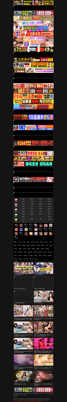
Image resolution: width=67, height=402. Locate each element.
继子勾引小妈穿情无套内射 (19, 288)
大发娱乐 (15, 252)
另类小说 (23, 221)
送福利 (50, 241)
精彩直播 (42, 245)
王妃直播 (20, 248)
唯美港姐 (40, 203)
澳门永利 (32, 241)
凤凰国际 (28, 245)
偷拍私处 (28, 248)
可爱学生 (40, 208)
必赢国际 (23, 245)
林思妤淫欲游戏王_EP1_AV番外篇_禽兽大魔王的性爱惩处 (43, 384)
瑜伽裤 (41, 211)
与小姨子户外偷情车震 (38, 274)
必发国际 (42, 248)
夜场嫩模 (37, 248)
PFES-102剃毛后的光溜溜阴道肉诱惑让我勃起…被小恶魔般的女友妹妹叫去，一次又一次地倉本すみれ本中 (23, 319)
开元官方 (15, 255)
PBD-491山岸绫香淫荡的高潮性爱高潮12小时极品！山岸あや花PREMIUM (43, 335)
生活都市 (23, 218)
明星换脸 (31, 211)
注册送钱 (41, 241)
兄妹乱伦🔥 (26, 258)
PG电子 (37, 241)
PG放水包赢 (33, 245)
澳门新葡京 (47, 248)
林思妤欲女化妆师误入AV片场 (20, 384)
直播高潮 (38, 245)
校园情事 (31, 218)
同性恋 (49, 216)
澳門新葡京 (20, 252)
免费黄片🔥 (31, 258)
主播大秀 (15, 248)
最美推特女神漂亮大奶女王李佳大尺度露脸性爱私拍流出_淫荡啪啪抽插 (23, 368)
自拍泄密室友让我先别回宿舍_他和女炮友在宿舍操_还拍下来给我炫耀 (23, 352)
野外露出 (49, 206)
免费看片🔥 (30, 252)
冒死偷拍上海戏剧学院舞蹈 (39, 288)
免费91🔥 (15, 258)
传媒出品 (23, 216)
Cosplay (40, 201)
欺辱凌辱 (23, 206)
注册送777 (46, 241)
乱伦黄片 (24, 248)
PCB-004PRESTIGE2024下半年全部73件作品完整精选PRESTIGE (43, 319)
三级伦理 (23, 201)
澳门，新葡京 (30, 255)
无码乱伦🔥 (50, 252)
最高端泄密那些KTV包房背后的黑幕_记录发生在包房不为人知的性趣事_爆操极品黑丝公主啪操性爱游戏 (43, 352)
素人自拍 (49, 201)
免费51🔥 (44, 252)
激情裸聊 (40, 252)
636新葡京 (35, 252)
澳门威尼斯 (49, 255)
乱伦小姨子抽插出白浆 (38, 302)
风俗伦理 (49, 218)
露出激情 (31, 213)
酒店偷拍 (51, 245)
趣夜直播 (33, 248)
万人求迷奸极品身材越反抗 (19, 302)
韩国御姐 (31, 203)
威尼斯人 (15, 241)
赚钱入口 (36, 258)
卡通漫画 (23, 213)
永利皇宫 (25, 252)
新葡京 (15, 245)
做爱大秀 (40, 255)
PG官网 (20, 241)
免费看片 (35, 255)
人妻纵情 (40, 218)
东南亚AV (49, 203)
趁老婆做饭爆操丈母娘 (18, 274)
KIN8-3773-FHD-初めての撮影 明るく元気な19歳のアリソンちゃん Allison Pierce (43, 368)
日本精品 (31, 201)
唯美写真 (40, 213)
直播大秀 (44, 255)
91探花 (32, 206)
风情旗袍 (23, 211)
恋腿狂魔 (49, 208)
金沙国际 (25, 255)
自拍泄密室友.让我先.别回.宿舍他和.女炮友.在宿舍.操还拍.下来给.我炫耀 (23, 335)
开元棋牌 (23, 241)
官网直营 (28, 241)
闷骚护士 (49, 211)
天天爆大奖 (20, 255)
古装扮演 (23, 208)
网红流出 (40, 206)
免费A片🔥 (20, 258)
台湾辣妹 (23, 203)
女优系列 (31, 208)
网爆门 (49, 213)
